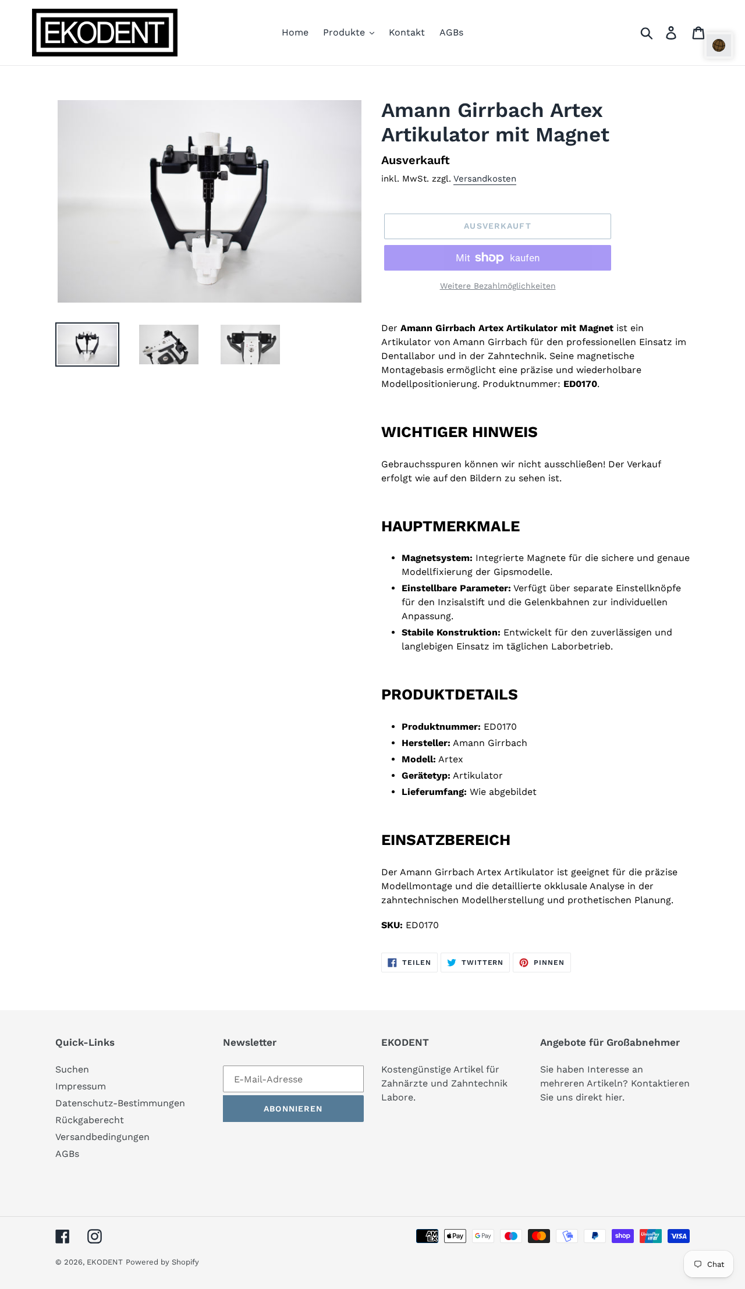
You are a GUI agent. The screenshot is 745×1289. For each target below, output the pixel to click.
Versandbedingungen (102, 1136)
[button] (719, 45)
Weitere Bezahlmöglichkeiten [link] (498, 285)
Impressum (80, 1086)
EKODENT (105, 1262)
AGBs (67, 1153)
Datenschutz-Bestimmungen (120, 1103)
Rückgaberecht (89, 1119)
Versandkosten (484, 178)
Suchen (72, 1069)
